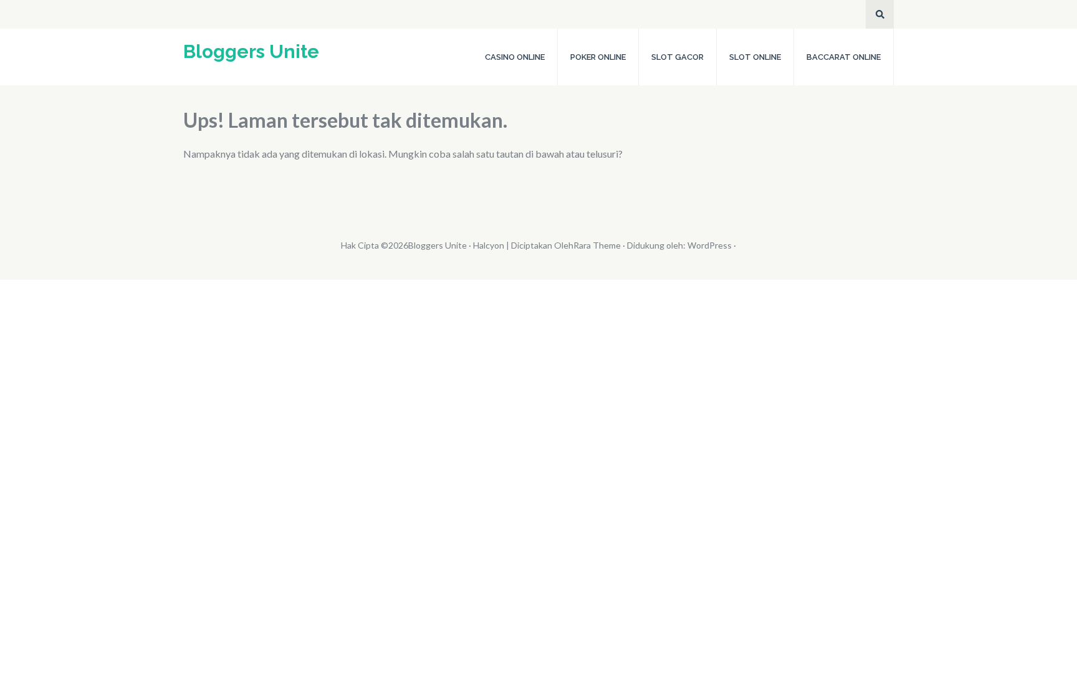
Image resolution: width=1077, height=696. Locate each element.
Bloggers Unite (251, 51)
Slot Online (755, 57)
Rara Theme (597, 245)
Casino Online (515, 57)
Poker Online (598, 57)
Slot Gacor (677, 57)
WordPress (709, 245)
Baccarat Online (844, 57)
